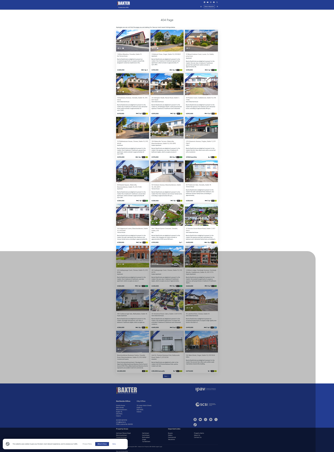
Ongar (144, 439)
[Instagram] (205, 419)
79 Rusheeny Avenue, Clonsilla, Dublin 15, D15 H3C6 (132, 99)
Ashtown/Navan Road (123, 433)
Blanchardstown (121, 435)
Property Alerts (199, 433)
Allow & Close (102, 444)
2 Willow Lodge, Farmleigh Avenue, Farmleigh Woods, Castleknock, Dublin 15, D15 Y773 (201, 271)
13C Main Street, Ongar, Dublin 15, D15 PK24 (200, 355)
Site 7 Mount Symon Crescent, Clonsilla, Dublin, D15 (165, 229)
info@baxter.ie (121, 422)
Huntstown (146, 435)
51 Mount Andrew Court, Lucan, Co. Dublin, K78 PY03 (200, 55)
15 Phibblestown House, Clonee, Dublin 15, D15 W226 (132, 142)
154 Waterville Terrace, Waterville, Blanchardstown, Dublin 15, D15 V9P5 (164, 142)
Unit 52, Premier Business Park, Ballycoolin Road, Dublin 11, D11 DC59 (166, 356)
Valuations (171, 439)
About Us (197, 435)
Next (166, 376)
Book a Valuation (209, 6)
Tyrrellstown (146, 441)
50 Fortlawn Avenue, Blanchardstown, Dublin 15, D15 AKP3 (166, 186)
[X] (216, 419)
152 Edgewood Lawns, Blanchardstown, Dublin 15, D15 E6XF (132, 229)
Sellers (170, 435)
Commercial (172, 437)
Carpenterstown (121, 437)
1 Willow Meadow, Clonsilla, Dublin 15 (129, 54)
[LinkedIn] (195, 419)
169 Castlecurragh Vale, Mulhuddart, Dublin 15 (132, 314)
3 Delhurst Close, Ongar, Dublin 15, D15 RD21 (166, 54)
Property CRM (148, 446)
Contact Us (197, 437)
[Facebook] (210, 419)
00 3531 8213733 (121, 420)
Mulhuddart (146, 437)
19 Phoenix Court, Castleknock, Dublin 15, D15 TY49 (201, 99)
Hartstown (145, 433)
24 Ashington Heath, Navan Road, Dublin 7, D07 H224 (165, 99)
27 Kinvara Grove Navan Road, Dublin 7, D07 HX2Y (200, 229)
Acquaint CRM (133, 446)
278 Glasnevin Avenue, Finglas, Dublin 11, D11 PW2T (201, 142)
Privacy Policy (87, 444)
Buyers (170, 433)
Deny (114, 444)
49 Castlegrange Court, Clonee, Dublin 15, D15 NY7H (167, 271)
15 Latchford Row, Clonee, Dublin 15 (198, 314)
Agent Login (159, 446)
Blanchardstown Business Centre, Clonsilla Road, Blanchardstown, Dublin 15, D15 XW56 (131, 356)
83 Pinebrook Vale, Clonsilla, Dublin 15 (198, 185)
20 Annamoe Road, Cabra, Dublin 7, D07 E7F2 (167, 314)
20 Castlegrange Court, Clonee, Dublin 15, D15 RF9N (132, 271)
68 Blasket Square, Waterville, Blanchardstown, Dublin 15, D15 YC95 (129, 186)
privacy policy (124, 451)
